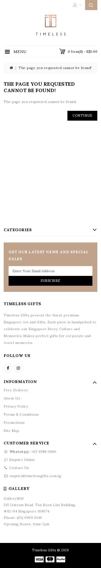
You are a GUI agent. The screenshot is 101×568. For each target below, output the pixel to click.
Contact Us (19, 468)
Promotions (14, 422)
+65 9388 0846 (32, 451)
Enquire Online (22, 459)
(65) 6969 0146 (29, 517)
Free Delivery (16, 390)
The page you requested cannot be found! (55, 68)
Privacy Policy (16, 406)
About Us (12, 398)
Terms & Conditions (21, 414)
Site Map (11, 430)
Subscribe (50, 281)
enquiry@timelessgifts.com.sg (35, 476)
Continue (82, 116)
